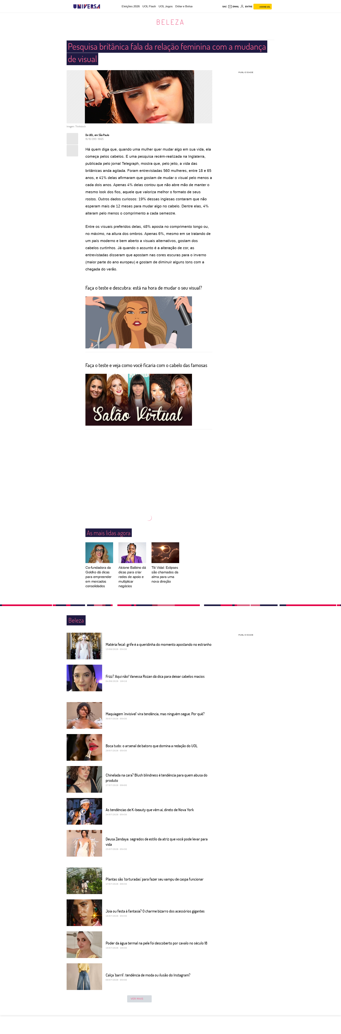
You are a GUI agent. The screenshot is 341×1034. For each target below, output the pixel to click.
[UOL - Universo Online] (103, 6)
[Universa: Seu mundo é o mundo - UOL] (86, 6)
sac (224, 6)
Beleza (170, 21)
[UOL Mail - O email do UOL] (233, 6)
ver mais (137, 998)
